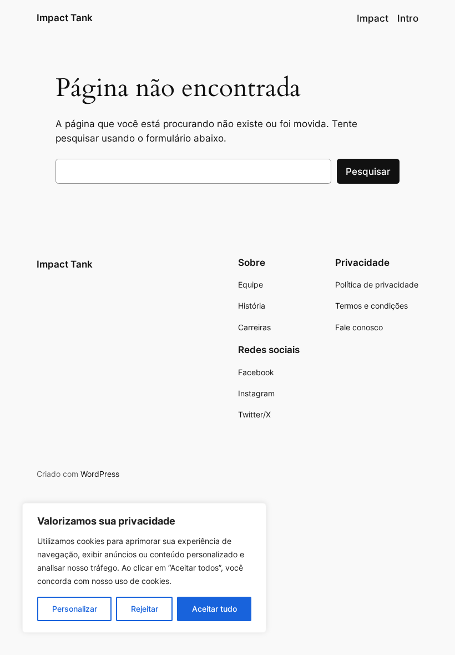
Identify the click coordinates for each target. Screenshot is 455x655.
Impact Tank (65, 17)
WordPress (99, 473)
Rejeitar (144, 608)
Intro (407, 18)
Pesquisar (368, 171)
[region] (144, 568)
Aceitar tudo (214, 608)
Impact (372, 18)
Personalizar (74, 608)
